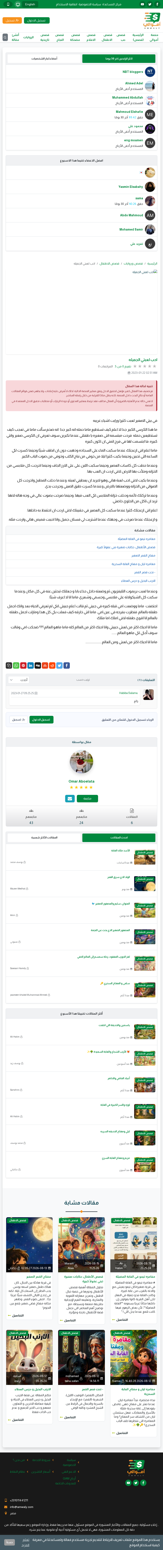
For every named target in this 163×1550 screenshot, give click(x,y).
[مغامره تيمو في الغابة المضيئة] (133, 1244)
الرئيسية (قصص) (138, 37)
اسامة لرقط (17, 1378)
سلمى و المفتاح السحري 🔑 (115, 983)
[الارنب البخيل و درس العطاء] (29, 1357)
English (30, 4)
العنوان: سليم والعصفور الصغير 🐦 (111, 903)
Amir (12, 915)
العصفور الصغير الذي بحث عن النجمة (110, 930)
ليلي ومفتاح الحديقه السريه (115, 1131)
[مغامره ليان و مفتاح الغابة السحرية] (133, 1357)
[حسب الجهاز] (17, 4)
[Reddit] (52, 665)
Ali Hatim (15, 1036)
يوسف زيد (15, 1063)
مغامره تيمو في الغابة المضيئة (136, 539)
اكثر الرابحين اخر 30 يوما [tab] (118, 58)
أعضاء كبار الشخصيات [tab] (44, 58)
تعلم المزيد (25, 1542)
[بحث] (5, 37)
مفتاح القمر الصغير (143, 555)
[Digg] (38, 665)
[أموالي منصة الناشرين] (151, 20)
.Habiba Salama (128, 693)
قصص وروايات (133, 263)
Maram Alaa (69, 1266)
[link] (81, 787)
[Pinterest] (23, 665)
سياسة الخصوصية (90, 4)
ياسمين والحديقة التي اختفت (114, 1025)
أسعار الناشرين (40, 1471)
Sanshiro (14, 1090)
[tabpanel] (81, 107)
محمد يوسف (16, 1143)
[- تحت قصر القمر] (81, 1357)
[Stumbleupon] (45, 665)
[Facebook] (66, 665)
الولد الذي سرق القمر (118, 877)
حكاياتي (14, 1169)
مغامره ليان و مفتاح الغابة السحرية (133, 564)
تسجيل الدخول (41, 719)
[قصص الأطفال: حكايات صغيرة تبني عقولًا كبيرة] (81, 1244)
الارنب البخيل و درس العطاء (138, 580)
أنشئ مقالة (15, 37)
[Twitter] (59, 665)
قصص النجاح (59, 37)
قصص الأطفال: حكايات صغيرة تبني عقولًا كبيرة (126, 547)
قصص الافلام (91, 37)
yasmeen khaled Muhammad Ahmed (28, 995)
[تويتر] (150, 4)
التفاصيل (122, 1319)
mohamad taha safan (72, 1378)
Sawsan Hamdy (18, 968)
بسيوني (14, 941)
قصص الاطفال (107, 37)
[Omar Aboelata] (81, 761)
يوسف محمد (16, 862)
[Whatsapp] (16, 665)
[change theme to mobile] (8, 4)
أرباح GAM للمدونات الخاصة (65, 1481)
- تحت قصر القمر (144, 572)
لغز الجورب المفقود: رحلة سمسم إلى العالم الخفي (103, 956)
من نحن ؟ (19, 1460)
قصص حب (121, 37)
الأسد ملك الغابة (120, 850)
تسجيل (16, 719)
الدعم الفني (69, 1471)
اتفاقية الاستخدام (66, 4)
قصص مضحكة (75, 37)
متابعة (87, 798)
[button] (9, 665)
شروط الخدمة (41, 1460)
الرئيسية (152, 263)
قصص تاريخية (44, 37)
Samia (116, 1381)
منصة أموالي (154, 37)
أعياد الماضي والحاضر (119, 1078)
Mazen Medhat (17, 888)
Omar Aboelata (81, 781)
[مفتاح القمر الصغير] (29, 1244)
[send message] (70, 798)
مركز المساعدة (111, 4)
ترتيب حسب (83, 679)
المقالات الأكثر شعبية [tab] (44, 837)
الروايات (28, 37)
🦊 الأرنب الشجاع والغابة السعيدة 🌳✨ (108, 1051)
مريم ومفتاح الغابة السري (116, 1157)
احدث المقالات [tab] (119, 837)
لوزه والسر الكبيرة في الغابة (115, 1104)
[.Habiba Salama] (148, 694)
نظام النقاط (17, 1471)
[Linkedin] (30, 665)
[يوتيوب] (142, 4)
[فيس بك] (157, 4)
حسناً (9, 1542)
